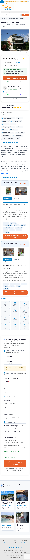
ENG (5, 428)
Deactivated (6, 555)
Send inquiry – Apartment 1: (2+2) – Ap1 (16, 236)
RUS (14, 431)
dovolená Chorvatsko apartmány (17, 550)
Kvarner (3, 18)
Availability (16, 198)
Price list (7, 201)
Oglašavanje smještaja (18, 547)
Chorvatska (17, 552)
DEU (15, 428)
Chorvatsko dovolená (9, 552)
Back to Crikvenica (7, 112)
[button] (15, 106)
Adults (6, 381)
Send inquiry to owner (16, 463)
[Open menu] (2, 1)
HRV (19, 431)
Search (26, 14)
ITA (20, 428)
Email (6, 407)
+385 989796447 (10, 92)
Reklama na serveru (9, 542)
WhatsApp (10, 94)
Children (9, 389)
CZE (10, 428)
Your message (11, 437)
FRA (9, 431)
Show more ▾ (4, 173)
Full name (7, 400)
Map (16, 98)
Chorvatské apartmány (15, 557)
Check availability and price (16, 78)
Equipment (8, 198)
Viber (22, 94)
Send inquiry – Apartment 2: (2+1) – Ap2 (16, 292)
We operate (7, 550)
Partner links (12, 555)
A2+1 (19, 62)
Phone (8, 414)
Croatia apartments (15, 554)
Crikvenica (9, 18)
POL (5, 434)
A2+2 (15, 62)
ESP (5, 431)
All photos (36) (24, 52)
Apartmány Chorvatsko (21, 555)
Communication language (15, 426)
